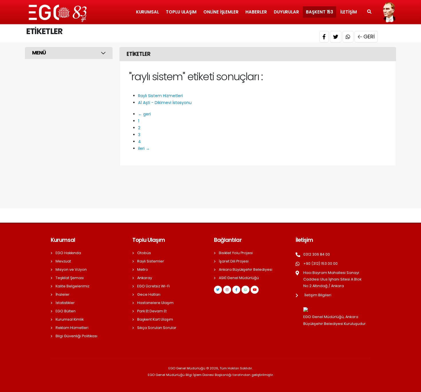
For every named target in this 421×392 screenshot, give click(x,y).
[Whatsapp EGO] (245, 290)
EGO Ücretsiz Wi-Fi (153, 286)
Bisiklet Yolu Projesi (236, 252)
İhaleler (63, 294)
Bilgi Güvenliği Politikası (76, 336)
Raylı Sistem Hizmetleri (160, 96)
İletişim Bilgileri (317, 295)
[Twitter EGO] (218, 290)
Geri (369, 36)
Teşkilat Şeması (70, 277)
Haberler (256, 12)
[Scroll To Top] (411, 385)
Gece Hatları (148, 294)
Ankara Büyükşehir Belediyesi (245, 269)
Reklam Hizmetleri (72, 327)
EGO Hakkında (68, 252)
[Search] (369, 12)
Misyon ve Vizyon (71, 269)
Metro (142, 269)
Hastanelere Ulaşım (155, 302)
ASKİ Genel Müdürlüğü (239, 277)
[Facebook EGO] (236, 290)
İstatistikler (65, 302)
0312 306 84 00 (316, 254)
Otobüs (144, 252)
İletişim (348, 12)
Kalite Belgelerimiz (72, 286)
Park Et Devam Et (152, 311)
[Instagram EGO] (227, 290)
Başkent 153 (319, 12)
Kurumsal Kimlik (70, 319)
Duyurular (286, 12)
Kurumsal (147, 12)
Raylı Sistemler (150, 261)
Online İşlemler (221, 12)
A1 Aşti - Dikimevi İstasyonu (165, 102)
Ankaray (144, 277)
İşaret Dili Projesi (234, 261)
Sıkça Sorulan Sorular (156, 327)
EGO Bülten (66, 311)
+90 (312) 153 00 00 (320, 263)
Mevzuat (63, 261)
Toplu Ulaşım (181, 12)
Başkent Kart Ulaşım (155, 319)
